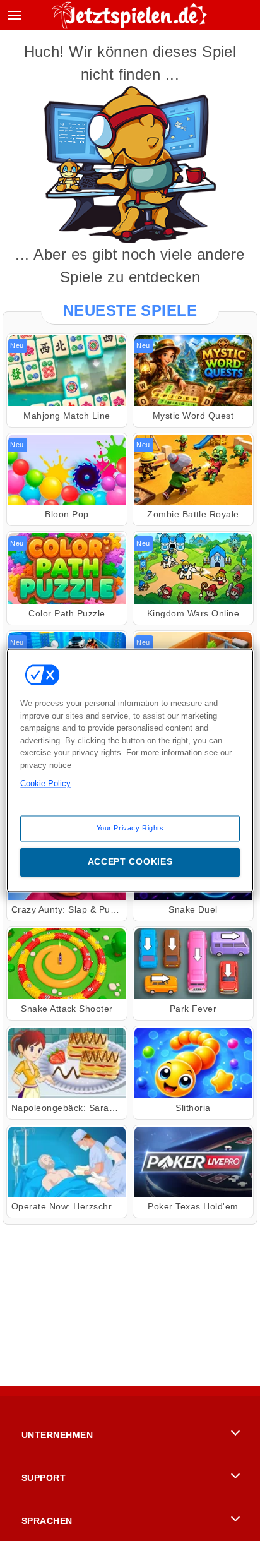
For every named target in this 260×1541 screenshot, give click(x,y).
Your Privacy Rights (130, 828)
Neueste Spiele (130, 310)
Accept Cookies (130, 862)
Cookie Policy (45, 783)
